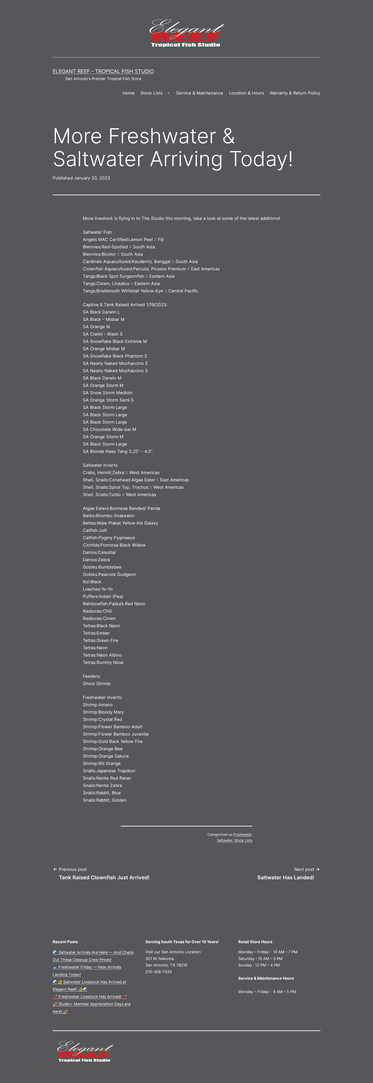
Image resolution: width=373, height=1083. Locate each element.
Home (129, 93)
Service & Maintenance (199, 93)
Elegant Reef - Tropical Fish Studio (103, 71)
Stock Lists (151, 93)
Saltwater (224, 840)
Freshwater (242, 834)
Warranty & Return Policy (295, 93)
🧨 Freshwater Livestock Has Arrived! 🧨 (90, 996)
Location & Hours (246, 93)
